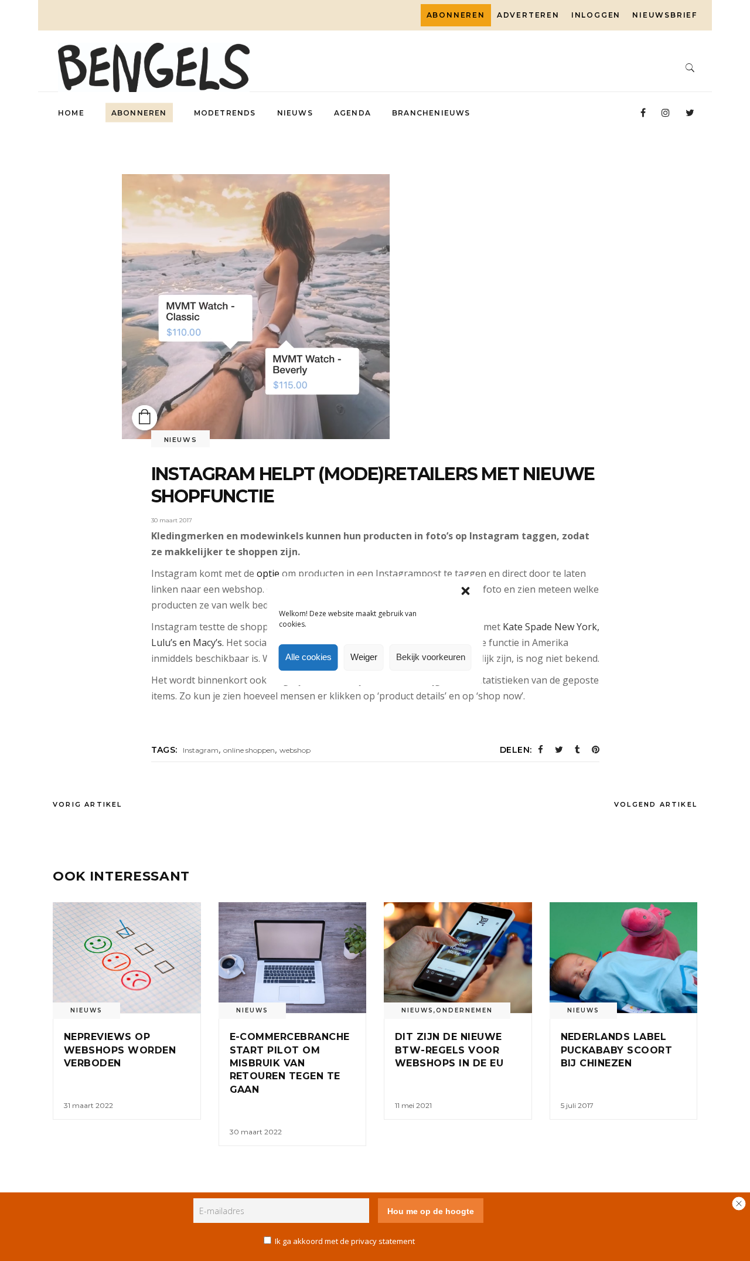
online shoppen (249, 750)
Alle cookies (308, 657)
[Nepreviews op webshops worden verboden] (127, 957)
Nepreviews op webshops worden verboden (120, 1050)
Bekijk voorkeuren (430, 657)
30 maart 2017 (171, 520)
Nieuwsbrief (664, 15)
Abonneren (456, 15)
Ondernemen (464, 1010)
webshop (295, 750)
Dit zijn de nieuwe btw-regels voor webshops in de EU (449, 1050)
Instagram (201, 750)
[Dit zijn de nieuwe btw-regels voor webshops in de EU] (458, 957)
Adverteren (528, 15)
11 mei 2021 (413, 1105)
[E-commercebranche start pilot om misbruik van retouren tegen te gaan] (293, 957)
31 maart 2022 (88, 1105)
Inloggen (596, 15)
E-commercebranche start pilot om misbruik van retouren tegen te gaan (290, 1063)
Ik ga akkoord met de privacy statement (345, 1241)
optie (269, 573)
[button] (466, 591)
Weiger (363, 657)
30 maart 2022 (256, 1131)
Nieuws (180, 440)
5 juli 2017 (577, 1105)
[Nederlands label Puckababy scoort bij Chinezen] (624, 957)
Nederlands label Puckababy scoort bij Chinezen (617, 1050)
